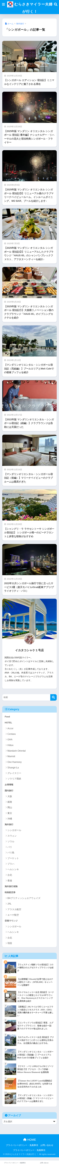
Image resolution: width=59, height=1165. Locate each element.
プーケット (13, 858)
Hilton (10, 745)
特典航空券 (10, 892)
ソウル (10, 841)
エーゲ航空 (13, 915)
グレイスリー (14, 773)
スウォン (12, 836)
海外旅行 (9, 824)
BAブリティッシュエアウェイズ (23, 898)
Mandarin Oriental (16, 751)
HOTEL (8, 722)
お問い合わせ (46, 1145)
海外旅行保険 (11, 886)
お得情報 (9, 784)
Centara (11, 734)
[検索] (53, 697)
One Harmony (14, 762)
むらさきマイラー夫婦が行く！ (33, 7)
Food (7, 716)
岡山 (9, 807)
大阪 (9, 796)
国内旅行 (9, 790)
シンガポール (14, 830)
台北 (9, 875)
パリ (9, 847)
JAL (9, 903)
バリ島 (10, 852)
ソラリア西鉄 (14, 778)
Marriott (11, 756)
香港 (9, 880)
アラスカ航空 (14, 909)
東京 (9, 813)
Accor (10, 728)
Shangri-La (13, 767)
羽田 (9, 943)
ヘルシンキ (13, 869)
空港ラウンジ (11, 920)
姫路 (9, 802)
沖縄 (9, 818)
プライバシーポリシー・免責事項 (22, 1145)
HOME (31, 1139)
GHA (9, 739)
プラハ (10, 864)
